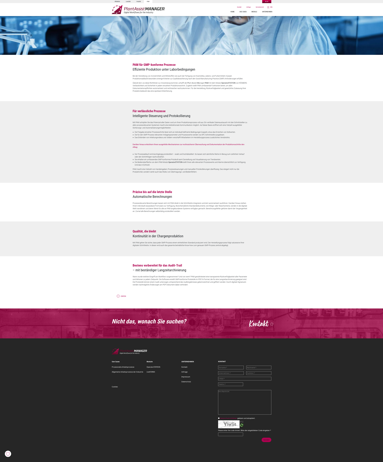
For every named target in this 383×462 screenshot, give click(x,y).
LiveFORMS (151, 372)
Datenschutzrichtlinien (228, 418)
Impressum (185, 377)
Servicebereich (260, 7)
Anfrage (248, 7)
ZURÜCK (123, 296)
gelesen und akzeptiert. (237, 418)
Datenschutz (186, 382)
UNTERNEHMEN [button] (267, 12)
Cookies (115, 387)
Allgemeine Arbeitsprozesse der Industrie (127, 372)
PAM (148, 1)
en (271, 7)
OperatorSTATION (153, 367)
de (268, 7)
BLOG (266, 1)
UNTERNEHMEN (187, 362)
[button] (243, 12)
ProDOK (139, 1)
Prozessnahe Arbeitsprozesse (123, 367)
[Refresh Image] (241, 425)
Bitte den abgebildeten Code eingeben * (256, 430)
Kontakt (239, 7)
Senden (266, 440)
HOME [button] (232, 12)
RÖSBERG (117, 1)
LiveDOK (128, 1)
